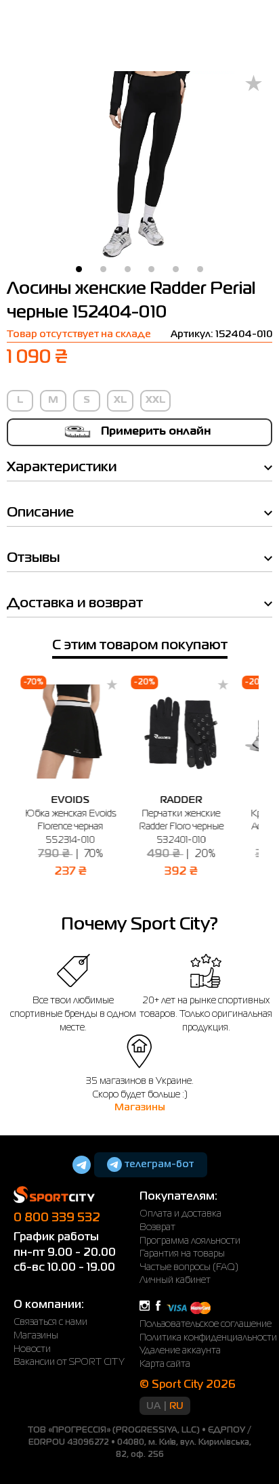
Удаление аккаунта (180, 1351)
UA (153, 1406)
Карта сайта (165, 1364)
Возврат (157, 1227)
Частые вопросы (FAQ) (189, 1267)
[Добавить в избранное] (253, 84)
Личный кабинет (175, 1280)
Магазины (139, 1108)
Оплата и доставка (180, 1214)
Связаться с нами (50, 1322)
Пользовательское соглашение (206, 1324)
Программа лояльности (190, 1241)
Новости (32, 1349)
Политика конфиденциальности (208, 1338)
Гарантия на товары (182, 1254)
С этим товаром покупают (140, 645)
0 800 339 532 (57, 1218)
